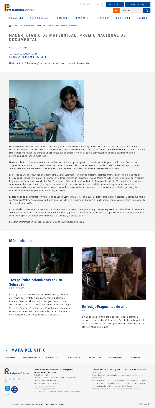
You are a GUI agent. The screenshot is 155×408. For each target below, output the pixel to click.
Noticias (41, 25)
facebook (80, 4)
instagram (102, 4)
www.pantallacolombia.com (45, 386)
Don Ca (20, 155)
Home (10, 26)
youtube (88, 4)
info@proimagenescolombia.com (47, 383)
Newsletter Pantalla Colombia (62, 25)
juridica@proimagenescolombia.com (69, 391)
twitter (84, 4)
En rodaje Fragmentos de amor (105, 306)
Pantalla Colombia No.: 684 (27, 55)
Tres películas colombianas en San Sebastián (35, 282)
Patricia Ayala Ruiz (37, 155)
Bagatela (109, 209)
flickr (97, 4)
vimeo (93, 4)
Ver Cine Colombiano (24, 25)
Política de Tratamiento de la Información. (123, 389)
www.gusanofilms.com (73, 221)
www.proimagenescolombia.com (47, 389)
